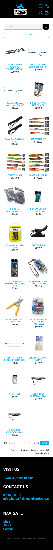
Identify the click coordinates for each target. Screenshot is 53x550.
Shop (6, 522)
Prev (29, 443)
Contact (8, 529)
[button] (40, 12)
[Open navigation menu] (40, 6)
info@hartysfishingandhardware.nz (26, 500)
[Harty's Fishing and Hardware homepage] (20, 9)
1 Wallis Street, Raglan (18, 478)
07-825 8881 (12, 495)
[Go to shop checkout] (47, 12)
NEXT (44, 442)
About (7, 525)
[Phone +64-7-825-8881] (47, 6)
